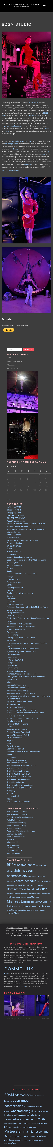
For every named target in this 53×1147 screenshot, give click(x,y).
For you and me (13, 632)
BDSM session (32, 876)
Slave (9, 743)
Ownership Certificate (15, 716)
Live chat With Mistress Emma (16, 933)
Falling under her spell (15, 613)
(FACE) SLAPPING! (14, 507)
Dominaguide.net (13, 845)
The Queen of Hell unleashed (18, 780)
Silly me (10, 741)
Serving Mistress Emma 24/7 (18, 732)
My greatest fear (13, 704)
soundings (9, 144)
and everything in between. (17, 527)
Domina (10, 596)
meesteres (19, 897)
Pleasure (14, 907)
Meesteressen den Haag (16, 823)
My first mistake (13, 699)
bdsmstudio (11, 881)
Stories (10, 754)
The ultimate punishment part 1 (19, 788)
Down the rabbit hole (15, 604)
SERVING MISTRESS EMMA (17, 729)
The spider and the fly (15, 782)
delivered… (11, 590)
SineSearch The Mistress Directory (21, 831)
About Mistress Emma (16, 521)
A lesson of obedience (15, 515)
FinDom (10, 893)
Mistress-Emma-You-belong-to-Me (21, 693)
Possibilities (22, 936)
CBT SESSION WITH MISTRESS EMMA (22, 574)
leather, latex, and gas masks (22, 141)
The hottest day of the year (18, 771)
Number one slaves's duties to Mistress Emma (25, 713)
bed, (3, 115)
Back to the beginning (15, 543)
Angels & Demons (14, 535)
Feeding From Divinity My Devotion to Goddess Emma (28, 618)
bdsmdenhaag (41, 865)
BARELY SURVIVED (14, 546)
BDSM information (14, 552)
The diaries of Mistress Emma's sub (21, 766)
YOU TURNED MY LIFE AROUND (19, 802)
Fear (24, 889)
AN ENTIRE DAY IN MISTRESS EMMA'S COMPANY (26, 524)
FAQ (32, 931)
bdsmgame (11, 871)
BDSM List (11, 839)
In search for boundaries (16, 671)
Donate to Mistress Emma (38, 933)
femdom (32, 889)
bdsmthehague (26, 881)
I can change (12, 657)
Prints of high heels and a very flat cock (22, 718)
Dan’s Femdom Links (15, 851)
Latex (13, 897)
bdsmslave (41, 876)
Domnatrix (11, 602)
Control (17, 885)
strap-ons (27, 164)
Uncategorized (13, 796)
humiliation (46, 894)
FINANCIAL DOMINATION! (16, 629)
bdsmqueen (24, 870)
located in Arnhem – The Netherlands (21, 674)
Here (6, 973)
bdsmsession (16, 876)
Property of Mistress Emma (19, 1018)
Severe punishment (14, 738)
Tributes (10, 793)
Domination (39, 885)
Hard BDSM (11, 640)
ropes (7, 131)
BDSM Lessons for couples (20, 931)
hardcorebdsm (37, 894)
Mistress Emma (19, 901)
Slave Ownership (13, 746)
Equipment (43, 928)
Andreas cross (33, 115)
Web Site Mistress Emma (17, 812)
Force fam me (12, 635)
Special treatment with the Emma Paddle (23, 752)
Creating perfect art (15, 588)
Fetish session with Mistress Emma (21, 627)
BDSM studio (12, 554)
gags (43, 154)
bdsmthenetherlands (44, 881)
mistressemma (41, 901)
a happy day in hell (14, 510)
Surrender (35, 910)
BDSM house (33, 103)
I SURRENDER (12, 666)
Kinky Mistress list (14, 820)
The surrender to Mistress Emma (20, 785)
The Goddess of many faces (18, 768)
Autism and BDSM (14, 538)
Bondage (10, 885)
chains (46, 128)
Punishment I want (14, 721)
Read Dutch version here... (11, 171)
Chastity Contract (14, 579)
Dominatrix (11, 599)
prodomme (33, 906)
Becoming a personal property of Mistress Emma (26, 560)
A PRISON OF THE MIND (16, 518)
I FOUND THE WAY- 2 (15, 660)
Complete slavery (14, 582)
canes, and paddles (14, 126)
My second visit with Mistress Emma (21, 710)
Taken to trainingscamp (16, 760)
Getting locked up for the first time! (21, 638)
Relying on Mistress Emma (17, 724)
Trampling (11, 791)
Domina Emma (30, 885)
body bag (14, 149)
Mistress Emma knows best (18, 688)
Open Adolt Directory (15, 834)
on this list (22, 986)
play (47, 151)
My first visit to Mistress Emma (19, 702)
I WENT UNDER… (13, 668)
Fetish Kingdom (13, 848)
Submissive (11, 757)
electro (16, 144)
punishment (44, 906)
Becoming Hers (13, 563)
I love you (10, 663)
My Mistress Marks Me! (16, 707)
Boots (9, 571)
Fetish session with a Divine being (20, 624)
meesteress (27, 897)
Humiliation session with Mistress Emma (23, 649)
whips (4, 126)
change (10, 577)
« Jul (8, 500)
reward (9, 910)
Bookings (10, 568)
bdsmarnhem (26, 865)
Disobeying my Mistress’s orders (20, 593)
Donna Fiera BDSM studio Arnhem (20, 817)
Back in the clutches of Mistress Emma (22, 540)
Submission (19, 910)
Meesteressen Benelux (16, 837)
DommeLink (38, 936)
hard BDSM (29, 894)
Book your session (41, 931)
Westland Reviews (14, 853)
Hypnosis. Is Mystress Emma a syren (21, 652)
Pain (9, 906)
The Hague (42, 910)
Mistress (10, 682)
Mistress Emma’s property (17, 691)
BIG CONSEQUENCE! (14, 565)
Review (10, 727)
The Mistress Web (14, 828)
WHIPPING (10, 913)
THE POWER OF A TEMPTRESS (19, 777)
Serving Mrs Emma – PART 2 (18, 735)
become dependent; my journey (19, 557)
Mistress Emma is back (16, 685)
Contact (10, 585)
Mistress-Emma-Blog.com (21, 4)
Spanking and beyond (15, 749)
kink (9, 897)
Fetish (9, 621)
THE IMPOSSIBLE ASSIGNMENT (19, 774)
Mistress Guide (13, 842)
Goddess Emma (19, 894)
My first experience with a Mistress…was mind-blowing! (29, 696)
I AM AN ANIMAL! (13, 654)
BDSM (45, 113)
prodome (23, 906)
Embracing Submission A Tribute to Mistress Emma (27, 607)
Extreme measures (14, 610)
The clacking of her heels (17, 763)
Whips (9, 799)
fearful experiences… (15, 616)
